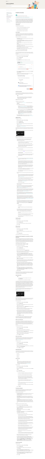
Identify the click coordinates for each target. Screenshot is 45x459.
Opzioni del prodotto (28, 363)
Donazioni (27, 187)
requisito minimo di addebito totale (23, 106)
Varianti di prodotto (31, 115)
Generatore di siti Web (9, 13)
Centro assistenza (10, 3)
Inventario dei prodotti (22, 176)
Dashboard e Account (9, 12)
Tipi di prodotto (20, 124)
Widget (7, 14)
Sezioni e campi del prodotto (23, 126)
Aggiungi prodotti (24, 102)
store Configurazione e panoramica (9, 18)
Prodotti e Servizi (8, 19)
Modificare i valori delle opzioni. (20, 339)
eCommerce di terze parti (9, 15)
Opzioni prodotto (22, 113)
